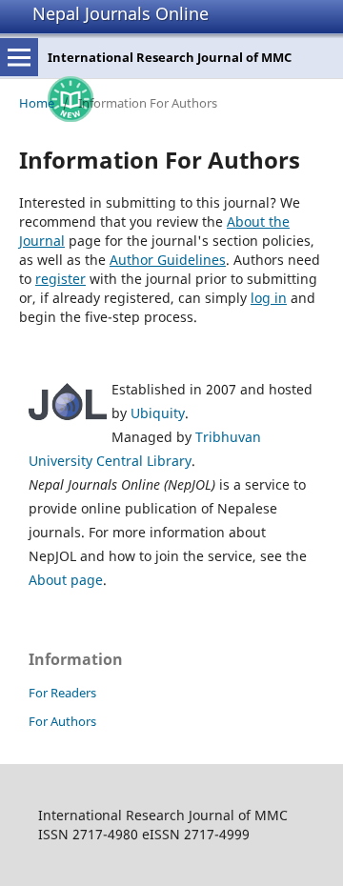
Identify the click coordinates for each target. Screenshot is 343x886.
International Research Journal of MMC (170, 57)
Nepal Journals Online (120, 13)
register (60, 279)
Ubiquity (158, 413)
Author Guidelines (168, 260)
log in (269, 298)
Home (36, 102)
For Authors (62, 721)
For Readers (62, 692)
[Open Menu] (19, 57)
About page (66, 580)
